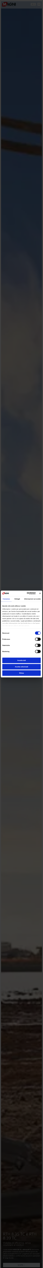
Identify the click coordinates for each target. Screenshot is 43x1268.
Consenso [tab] (6, 599)
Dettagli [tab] (17, 599)
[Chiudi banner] (40, 593)
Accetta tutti (21, 660)
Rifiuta (21, 673)
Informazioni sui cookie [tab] (32, 599)
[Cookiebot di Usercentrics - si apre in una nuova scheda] (27, 593)
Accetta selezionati (21, 666)
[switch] (38, 639)
